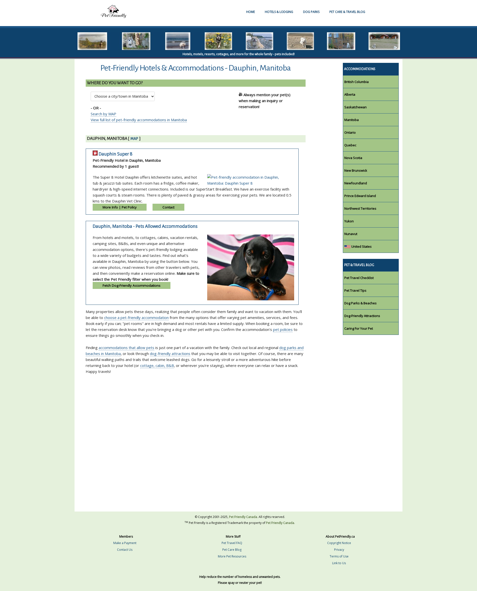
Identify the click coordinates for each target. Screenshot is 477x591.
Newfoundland (355, 183)
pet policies (283, 329)
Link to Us (339, 563)
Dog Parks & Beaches (360, 303)
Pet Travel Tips (355, 290)
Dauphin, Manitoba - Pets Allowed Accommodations (145, 226)
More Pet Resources (232, 556)
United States (361, 246)
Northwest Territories (360, 208)
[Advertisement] (201, 407)
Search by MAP (103, 113)
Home (250, 12)
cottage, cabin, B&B (157, 365)
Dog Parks (311, 12)
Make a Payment (124, 543)
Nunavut (350, 234)
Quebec (350, 145)
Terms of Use (339, 556)
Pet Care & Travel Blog (347, 12)
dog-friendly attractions (170, 353)
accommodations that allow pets (126, 347)
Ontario (350, 132)
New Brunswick (355, 170)
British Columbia (356, 81)
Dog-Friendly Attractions (362, 316)
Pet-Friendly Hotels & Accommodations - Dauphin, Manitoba (195, 68)
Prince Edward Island (360, 196)
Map (134, 139)
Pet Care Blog (231, 550)
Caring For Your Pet (358, 328)
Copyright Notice (339, 543)
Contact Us (124, 550)
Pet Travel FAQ (232, 543)
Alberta (349, 94)
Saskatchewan (355, 107)
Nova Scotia (353, 158)
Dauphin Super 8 (115, 154)
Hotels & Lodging (279, 12)
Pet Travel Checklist (359, 278)
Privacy (339, 550)
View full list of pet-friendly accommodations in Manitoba (139, 119)
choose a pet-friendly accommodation (136, 317)
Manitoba (351, 120)
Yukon (349, 221)
